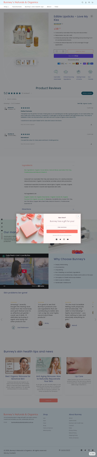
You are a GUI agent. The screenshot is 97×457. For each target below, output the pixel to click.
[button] (82, 2)
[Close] (78, 216)
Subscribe (62, 231)
